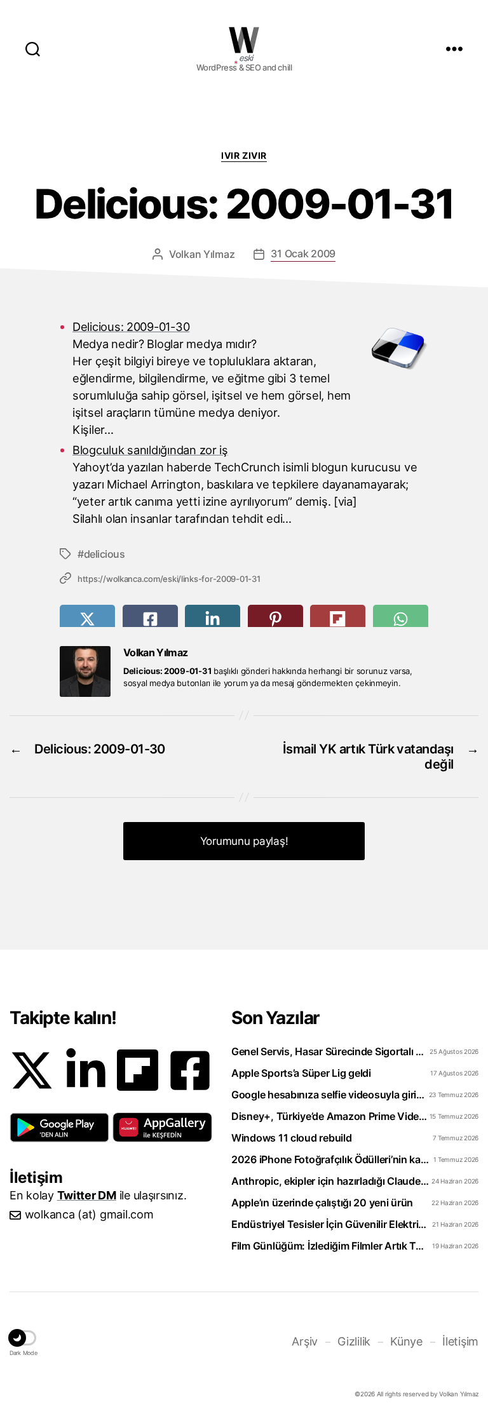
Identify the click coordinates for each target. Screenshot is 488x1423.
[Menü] (454, 48)
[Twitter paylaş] (87, 619)
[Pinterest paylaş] (275, 619)
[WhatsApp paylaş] (400, 619)
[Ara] (33, 48)
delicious (104, 554)
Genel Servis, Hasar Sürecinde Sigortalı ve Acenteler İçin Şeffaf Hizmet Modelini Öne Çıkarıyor (330, 1051)
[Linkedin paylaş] (212, 619)
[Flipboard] (137, 1070)
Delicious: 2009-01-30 (130, 327)
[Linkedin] (86, 1070)
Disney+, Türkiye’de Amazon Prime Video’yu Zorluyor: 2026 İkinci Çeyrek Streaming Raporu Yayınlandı (330, 1116)
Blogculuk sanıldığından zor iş (150, 450)
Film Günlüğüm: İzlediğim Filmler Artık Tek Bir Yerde (330, 1245)
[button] (59, 1127)
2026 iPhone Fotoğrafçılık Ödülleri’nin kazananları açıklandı (330, 1159)
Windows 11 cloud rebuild (291, 1137)
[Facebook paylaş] (150, 619)
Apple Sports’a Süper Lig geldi (301, 1073)
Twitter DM (86, 1195)
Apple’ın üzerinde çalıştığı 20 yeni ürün (322, 1202)
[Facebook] (190, 1070)
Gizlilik (353, 1341)
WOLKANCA (244, 40)
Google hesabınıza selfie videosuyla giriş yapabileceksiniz (330, 1094)
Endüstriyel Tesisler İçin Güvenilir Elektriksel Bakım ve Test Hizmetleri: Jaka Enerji (330, 1224)
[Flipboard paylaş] (337, 619)
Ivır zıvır (243, 155)
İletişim (460, 1341)
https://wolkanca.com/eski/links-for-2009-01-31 (169, 579)
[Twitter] (32, 1070)
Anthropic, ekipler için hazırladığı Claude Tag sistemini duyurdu (330, 1181)
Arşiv (305, 1341)
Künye (406, 1341)
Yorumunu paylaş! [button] (244, 841)
